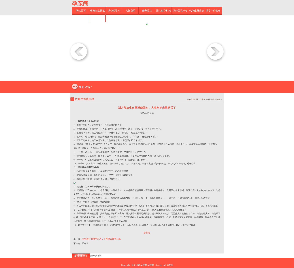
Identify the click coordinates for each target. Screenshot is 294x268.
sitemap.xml (160, 265)
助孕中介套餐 (213, 10)
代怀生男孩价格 (196, 12)
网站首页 (81, 10)
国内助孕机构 (163, 10)
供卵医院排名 (180, 10)
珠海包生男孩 (97, 10)
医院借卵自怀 (81, 18)
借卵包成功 (97, 18)
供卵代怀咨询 (95, 256)
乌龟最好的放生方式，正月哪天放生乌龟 (101, 239)
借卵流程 (147, 10)
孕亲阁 (80, 3)
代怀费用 (130, 10)
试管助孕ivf (114, 10)
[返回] (147, 232)
